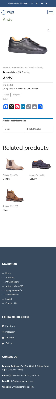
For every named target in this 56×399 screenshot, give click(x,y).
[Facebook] (32, 3)
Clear (5, 99)
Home (5, 67)
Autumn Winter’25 (18, 67)
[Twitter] (47, 3)
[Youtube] (42, 3)
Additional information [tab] (15, 120)
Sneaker (32, 67)
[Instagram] (37, 3)
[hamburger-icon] (50, 12)
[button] (48, 30)
